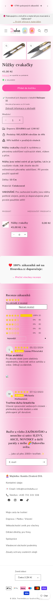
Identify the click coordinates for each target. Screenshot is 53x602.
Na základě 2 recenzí (17, 303)
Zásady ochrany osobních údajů (21, 552)
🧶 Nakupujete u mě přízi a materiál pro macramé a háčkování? (26, 19)
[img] (22, 347)
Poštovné (5, 75)
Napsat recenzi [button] (26, 307)
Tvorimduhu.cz (23, 598)
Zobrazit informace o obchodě (20, 108)
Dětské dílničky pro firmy (18, 532)
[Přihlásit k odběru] (43, 462)
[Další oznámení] (47, 6)
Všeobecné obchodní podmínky (21, 545)
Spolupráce (11, 539)
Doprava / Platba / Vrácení (19, 519)
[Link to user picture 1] (7, 376)
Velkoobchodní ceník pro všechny (22, 525)
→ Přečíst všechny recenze (26, 277)
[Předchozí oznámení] (5, 6)
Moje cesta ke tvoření (16, 512)
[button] (6, 31)
